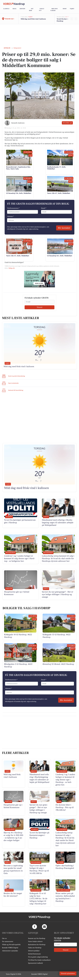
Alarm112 (6, 8)
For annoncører (7, 941)
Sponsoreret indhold (35, 963)
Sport (65, 8)
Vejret (72, 8)
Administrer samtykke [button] (10, 951)
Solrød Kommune (34, 954)
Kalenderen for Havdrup (36, 945)
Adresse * (10, 216)
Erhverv (22, 8)
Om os (4, 938)
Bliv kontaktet (64, 228)
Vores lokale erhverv (35, 941)
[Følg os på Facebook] (34, 926)
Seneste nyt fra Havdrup (36, 938)
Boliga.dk (12, 268)
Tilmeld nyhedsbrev (68, 973)
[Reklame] (39, 279)
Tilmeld (39, 307)
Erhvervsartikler (34, 951)
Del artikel (66, 123)
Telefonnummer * (13, 208)
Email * (43, 208)
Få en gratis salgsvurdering (38, 957)
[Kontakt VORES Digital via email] (44, 926)
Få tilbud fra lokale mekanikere (39, 960)
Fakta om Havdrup (34, 948)
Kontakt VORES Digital (10, 948)
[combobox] (8, 220)
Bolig (14, 8)
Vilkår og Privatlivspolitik (11, 945)
